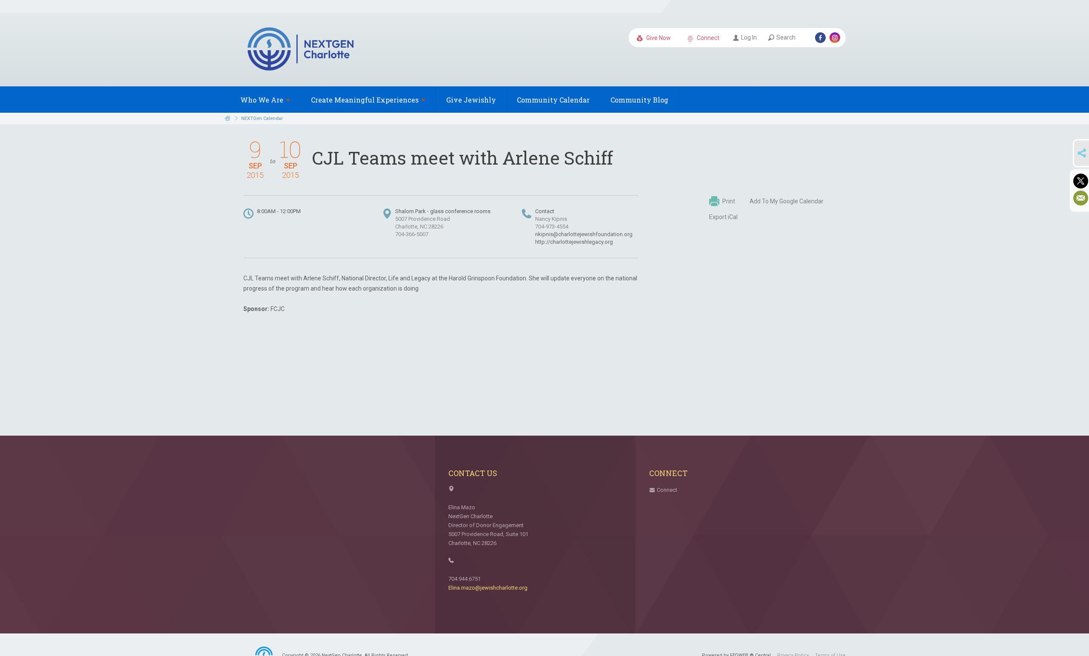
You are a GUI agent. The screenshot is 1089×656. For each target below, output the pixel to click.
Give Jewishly (471, 99)
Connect (707, 37)
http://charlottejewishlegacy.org (574, 242)
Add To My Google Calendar (787, 201)
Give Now (658, 37)
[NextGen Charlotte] (301, 50)
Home (228, 118)
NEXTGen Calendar (262, 118)
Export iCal (723, 217)
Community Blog (639, 99)
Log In (749, 37)
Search (785, 37)
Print (728, 201)
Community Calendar (553, 99)
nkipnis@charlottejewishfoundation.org (584, 234)
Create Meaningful (365, 99)
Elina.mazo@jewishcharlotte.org (487, 588)
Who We (261, 99)
